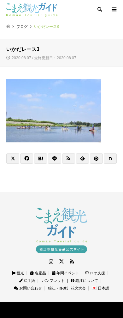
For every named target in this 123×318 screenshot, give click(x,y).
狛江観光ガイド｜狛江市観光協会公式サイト (47, 310)
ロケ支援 (97, 273)
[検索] (99, 9)
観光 (19, 273)
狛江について (86, 280)
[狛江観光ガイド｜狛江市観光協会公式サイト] (31, 9)
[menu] (113, 9)
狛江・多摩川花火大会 (67, 288)
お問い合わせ (30, 288)
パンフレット (53, 280)
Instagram (51, 261)
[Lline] (54, 158)
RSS (72, 261)
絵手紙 (29, 280)
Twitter (61, 261)
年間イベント (67, 273)
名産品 (40, 273)
